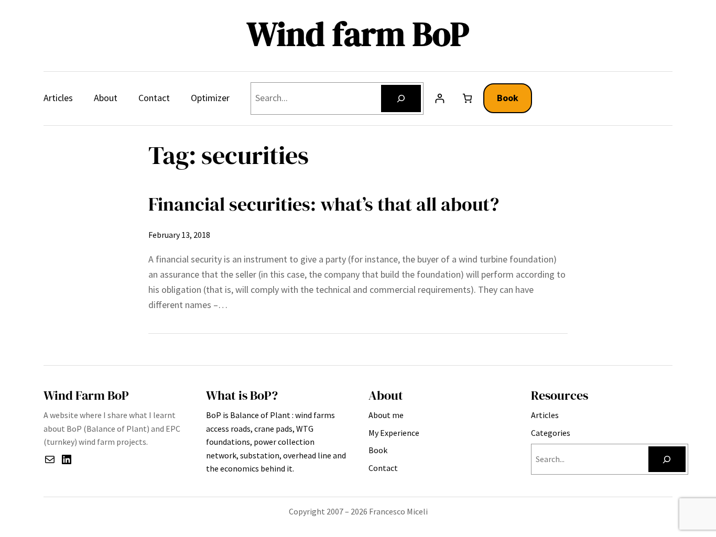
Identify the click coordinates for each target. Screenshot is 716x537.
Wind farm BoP (358, 34)
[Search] (401, 98)
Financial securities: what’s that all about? (323, 204)
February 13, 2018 (179, 234)
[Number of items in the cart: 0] (467, 98)
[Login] (439, 98)
